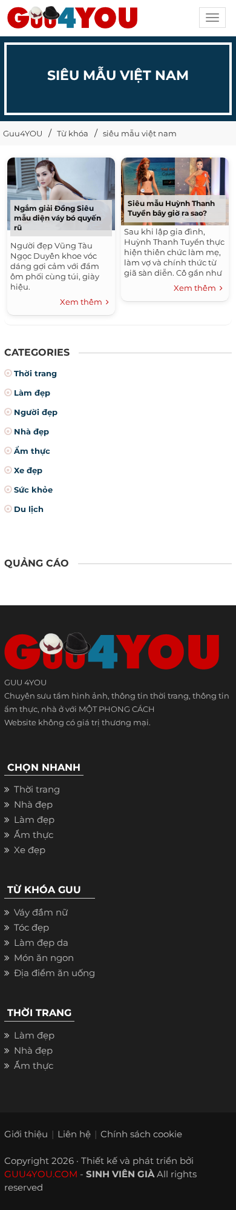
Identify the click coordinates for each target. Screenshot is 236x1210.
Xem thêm (83, 302)
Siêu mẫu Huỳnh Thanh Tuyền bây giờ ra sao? (171, 208)
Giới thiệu (26, 1134)
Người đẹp (35, 412)
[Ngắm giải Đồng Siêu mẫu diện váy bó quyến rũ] (61, 192)
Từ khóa (72, 133)
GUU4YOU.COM (40, 1174)
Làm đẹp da (41, 942)
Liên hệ (74, 1134)
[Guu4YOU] (72, 21)
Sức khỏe (33, 489)
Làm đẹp (32, 392)
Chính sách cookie (141, 1134)
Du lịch (29, 509)
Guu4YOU (22, 133)
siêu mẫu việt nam (140, 133)
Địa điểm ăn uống (54, 973)
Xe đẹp (28, 470)
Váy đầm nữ (41, 912)
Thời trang (35, 373)
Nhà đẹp (31, 431)
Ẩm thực (32, 451)
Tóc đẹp (31, 927)
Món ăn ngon (44, 957)
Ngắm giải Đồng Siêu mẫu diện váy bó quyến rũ (57, 218)
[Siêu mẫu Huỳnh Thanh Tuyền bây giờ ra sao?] (175, 189)
